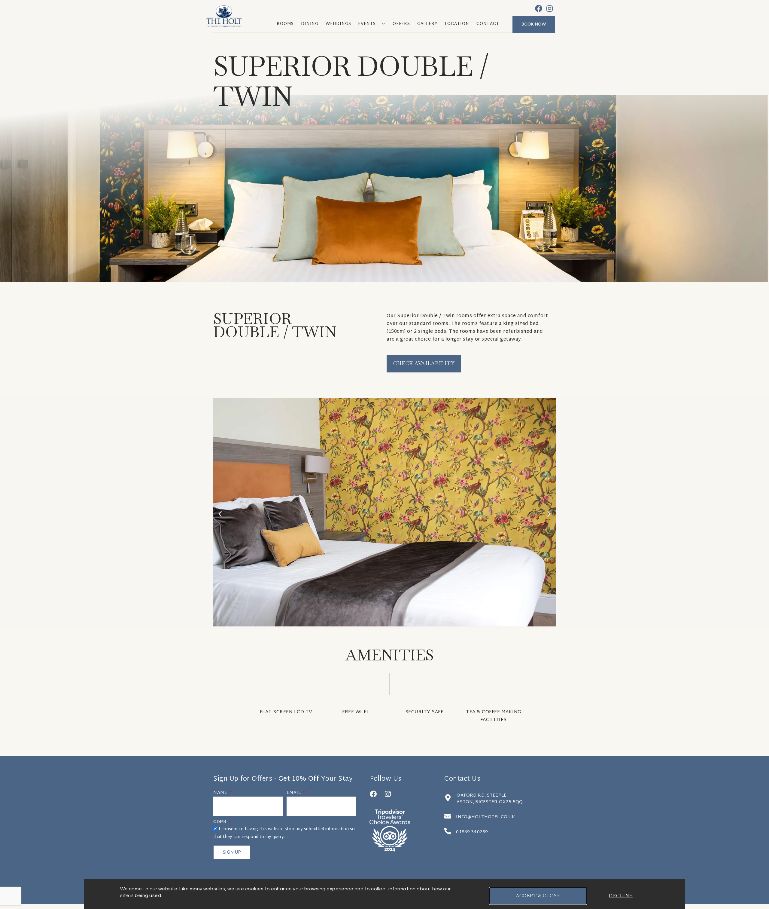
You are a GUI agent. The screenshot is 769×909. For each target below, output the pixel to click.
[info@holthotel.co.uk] (447, 816)
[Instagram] (549, 8)
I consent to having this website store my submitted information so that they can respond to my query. (284, 833)
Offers (401, 24)
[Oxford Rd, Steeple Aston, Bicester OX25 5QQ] (447, 797)
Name (221, 794)
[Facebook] (538, 8)
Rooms (285, 24)
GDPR (220, 823)
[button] (220, 514)
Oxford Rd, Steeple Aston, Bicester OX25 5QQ (490, 798)
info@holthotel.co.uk (485, 817)
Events (367, 24)
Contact (488, 24)
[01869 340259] (447, 831)
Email (294, 794)
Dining (309, 24)
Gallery (427, 24)
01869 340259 (472, 832)
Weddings (338, 24)
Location (457, 24)
